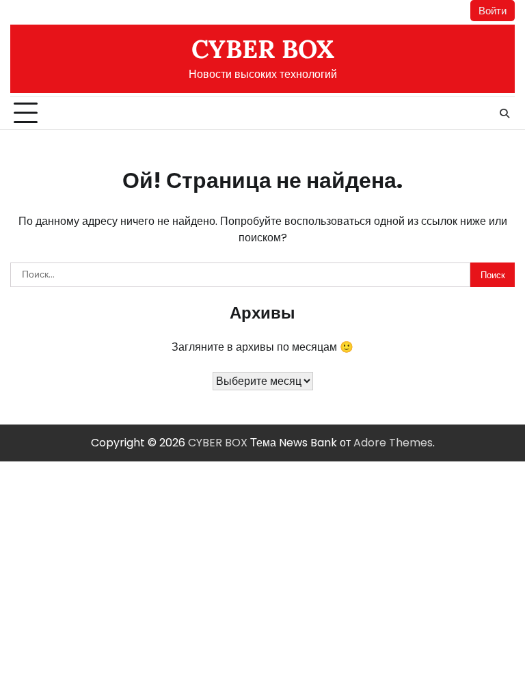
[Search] (504, 113)
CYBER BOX (262, 49)
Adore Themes (393, 442)
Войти (493, 10)
